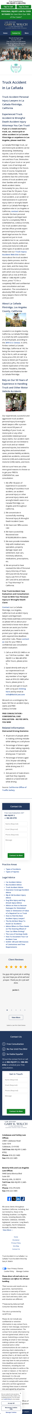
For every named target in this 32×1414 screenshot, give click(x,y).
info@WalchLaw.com (15, 694)
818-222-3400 (14, 1155)
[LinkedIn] (18, 1199)
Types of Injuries (12, 872)
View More (16, 1017)
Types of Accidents (13, 869)
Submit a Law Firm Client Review (16, 1025)
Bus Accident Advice (14, 885)
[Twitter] (14, 1199)
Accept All (11, 1403)
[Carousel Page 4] (20, 1010)
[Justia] (23, 1199)
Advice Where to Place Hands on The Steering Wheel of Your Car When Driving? (17, 929)
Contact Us (16, 33)
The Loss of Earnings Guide (16, 934)
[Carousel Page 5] (25, 1010)
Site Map (16, 1246)
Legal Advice (8, 877)
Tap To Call (8, 7)
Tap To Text (24, 7)
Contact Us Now (16, 855)
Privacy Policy (16, 1243)
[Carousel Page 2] (11, 1010)
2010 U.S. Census (13, 342)
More (27, 33)
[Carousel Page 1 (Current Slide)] (7, 1010)
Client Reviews (16, 959)
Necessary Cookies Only (11, 1408)
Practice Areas (9, 864)
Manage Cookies (22, 1271)
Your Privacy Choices (15, 1268)
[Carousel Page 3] (16, 1010)
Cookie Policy (9, 1271)
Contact (6, 607)
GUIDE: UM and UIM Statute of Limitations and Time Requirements (17, 944)
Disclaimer (16, 1240)
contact (14, 211)
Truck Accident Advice (14, 887)
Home (5, 33)
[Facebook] (9, 1199)
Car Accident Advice (13, 882)
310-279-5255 (14, 1188)
